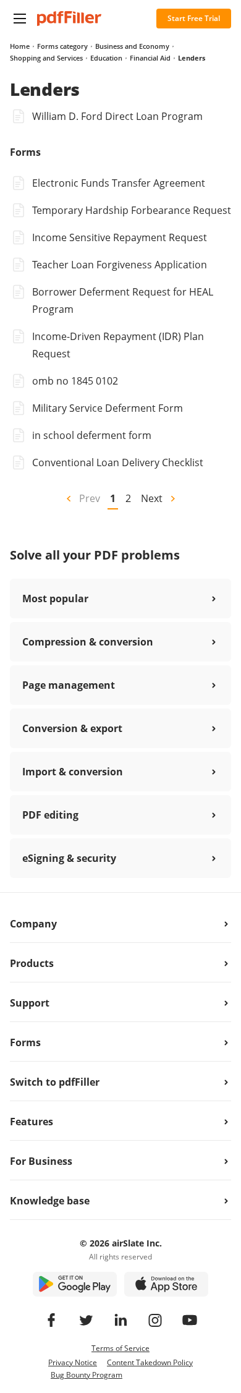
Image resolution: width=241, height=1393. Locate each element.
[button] (20, 18)
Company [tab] (33, 924)
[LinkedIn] (120, 1320)
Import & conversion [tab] (72, 771)
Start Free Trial (193, 18)
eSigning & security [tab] (69, 858)
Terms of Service (120, 1348)
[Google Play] (75, 1284)
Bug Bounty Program (86, 1375)
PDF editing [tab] (50, 815)
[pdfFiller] (69, 18)
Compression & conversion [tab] (87, 642)
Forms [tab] (25, 1042)
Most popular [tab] (55, 598)
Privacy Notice (72, 1362)
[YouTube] (189, 1320)
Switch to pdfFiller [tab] (54, 1082)
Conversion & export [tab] (72, 728)
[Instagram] (155, 1320)
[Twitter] (85, 1320)
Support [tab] (29, 1003)
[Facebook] (51, 1320)
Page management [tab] (68, 685)
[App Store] (166, 1284)
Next (152, 498)
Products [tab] (32, 963)
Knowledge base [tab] (50, 1201)
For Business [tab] (41, 1161)
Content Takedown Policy (150, 1362)
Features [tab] (31, 1121)
